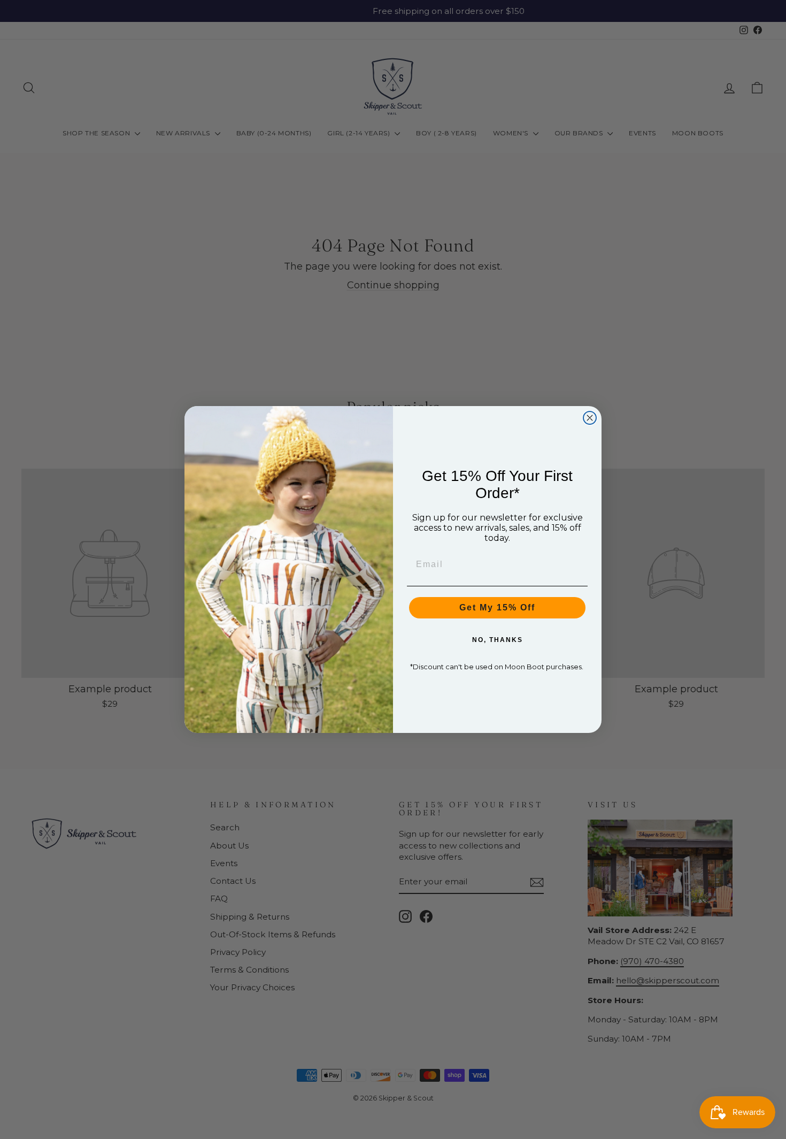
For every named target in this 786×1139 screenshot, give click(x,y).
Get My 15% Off (497, 607)
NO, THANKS (497, 640)
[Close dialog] (589, 417)
